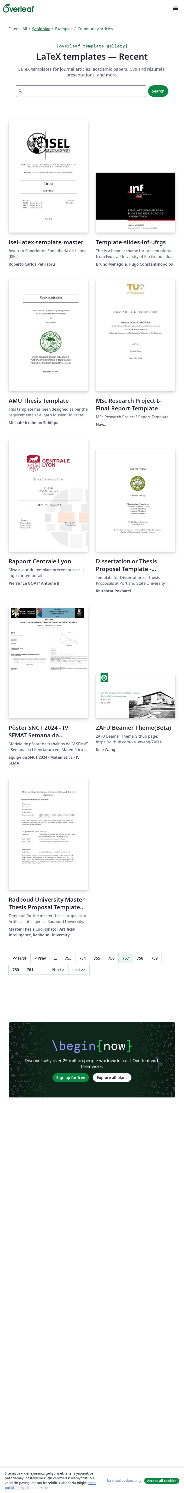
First (20, 958)
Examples (63, 28)
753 (68, 958)
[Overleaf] (18, 8)
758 (140, 958)
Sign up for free (70, 1077)
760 (15, 969)
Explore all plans (112, 1077)
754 (82, 958)
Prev (40, 958)
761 (30, 969)
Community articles (95, 28)
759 (154, 958)
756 (111, 958)
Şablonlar (41, 28)
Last (79, 969)
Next (58, 969)
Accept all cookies (161, 1480)
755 (97, 958)
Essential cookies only (123, 1480)
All (25, 28)
